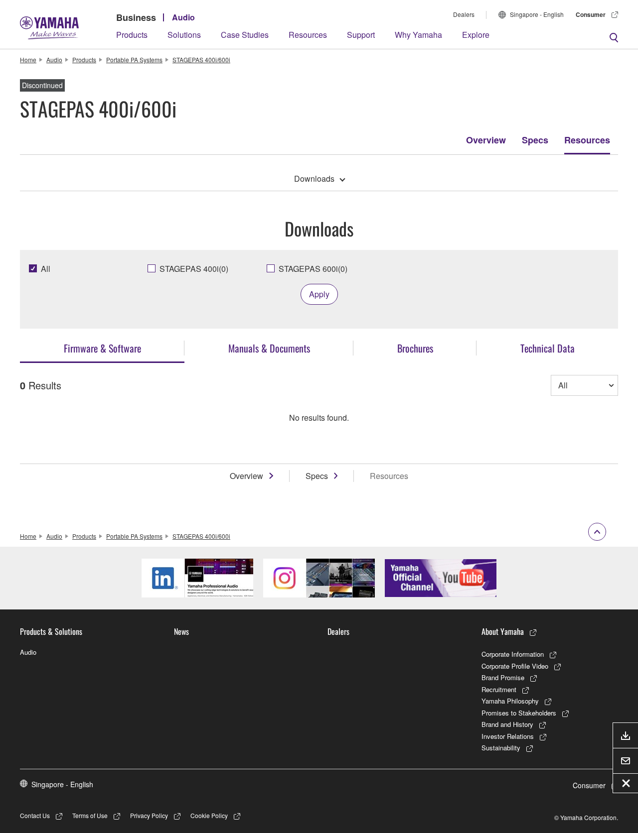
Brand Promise (502, 677)
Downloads (314, 178)
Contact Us (35, 815)
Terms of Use (90, 815)
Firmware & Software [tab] (102, 348)
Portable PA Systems (134, 59)
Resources (308, 34)
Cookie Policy (209, 815)
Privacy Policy (149, 815)
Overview (486, 139)
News (181, 631)
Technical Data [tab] (547, 348)
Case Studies (245, 34)
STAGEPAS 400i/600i (201, 59)
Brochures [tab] (415, 348)
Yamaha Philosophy (510, 701)
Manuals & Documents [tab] (269, 348)
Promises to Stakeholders (518, 712)
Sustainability (500, 747)
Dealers (464, 14)
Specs (535, 139)
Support (361, 34)
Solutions (184, 34)
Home (28, 59)
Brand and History (507, 724)
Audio (183, 17)
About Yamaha (502, 631)
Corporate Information (512, 654)
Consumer (591, 14)
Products (132, 34)
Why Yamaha (418, 34)
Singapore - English (537, 14)
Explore (475, 34)
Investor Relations (507, 736)
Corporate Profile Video (514, 666)
